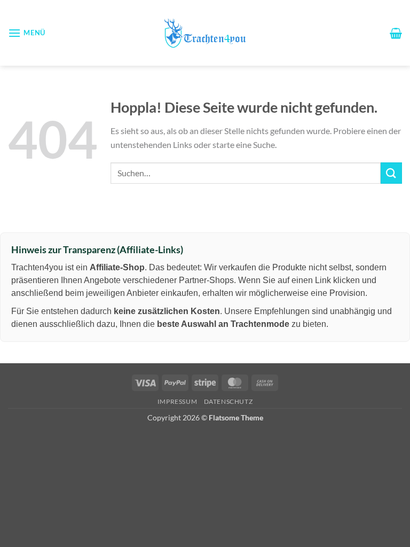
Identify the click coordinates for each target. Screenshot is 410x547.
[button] (26, 33)
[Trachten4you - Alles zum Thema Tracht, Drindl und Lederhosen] (205, 32)
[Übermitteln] (391, 172)
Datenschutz (228, 401)
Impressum (177, 401)
